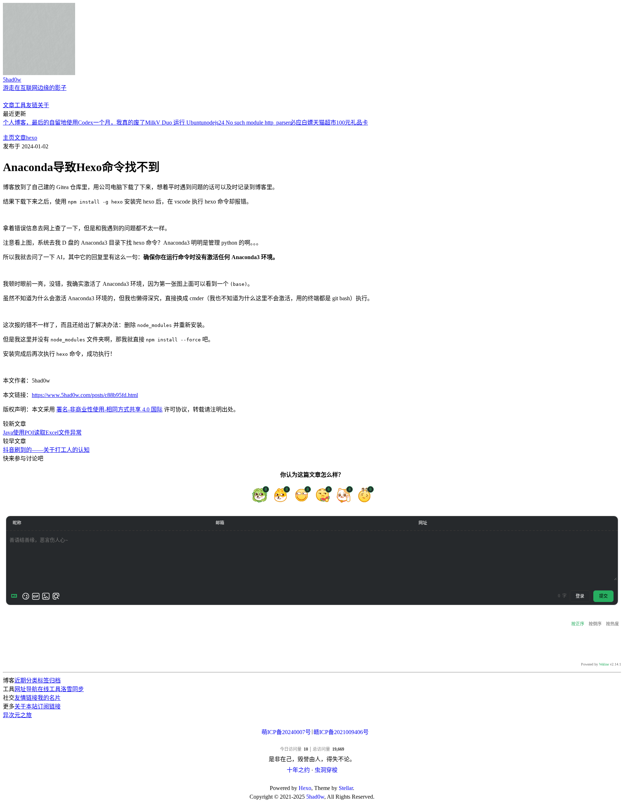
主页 (8, 138)
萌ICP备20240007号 (286, 732)
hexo (31, 138)
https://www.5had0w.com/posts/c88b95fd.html (85, 395)
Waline (604, 664)
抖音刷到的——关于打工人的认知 (46, 450)
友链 (32, 105)
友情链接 (26, 698)
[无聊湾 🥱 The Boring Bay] (312, 742)
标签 (43, 680)
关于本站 (26, 706)
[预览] (56, 596)
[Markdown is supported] (15, 596)
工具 (20, 105)
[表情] (25, 596)
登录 (580, 596)
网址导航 (26, 689)
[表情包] (35, 596)
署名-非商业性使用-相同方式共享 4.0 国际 (109, 409)
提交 (603, 596)
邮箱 (220, 522)
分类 (32, 680)
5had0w (315, 797)
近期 (20, 680)
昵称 (17, 522)
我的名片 (49, 698)
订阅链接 (49, 706)
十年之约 (298, 770)
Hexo (305, 788)
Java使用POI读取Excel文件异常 (42, 432)
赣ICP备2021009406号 (341, 732)
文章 (8, 105)
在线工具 (49, 689)
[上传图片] (46, 596)
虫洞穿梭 (326, 770)
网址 (423, 522)
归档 (55, 680)
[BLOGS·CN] (312, 779)
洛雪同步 (72, 689)
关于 (43, 105)
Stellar (346, 788)
